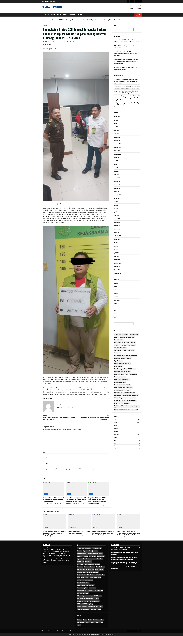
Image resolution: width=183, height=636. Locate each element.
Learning (116, 103)
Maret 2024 (116, 215)
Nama (45, 452)
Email (45, 458)
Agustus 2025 (117, 157)
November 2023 (117, 229)
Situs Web (45, 463)
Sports (53, 15)
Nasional (116, 293)
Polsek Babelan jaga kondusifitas (122, 379)
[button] (42, 14)
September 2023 (117, 236)
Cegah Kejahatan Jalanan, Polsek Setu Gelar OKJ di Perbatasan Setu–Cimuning (125, 68)
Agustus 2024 (117, 198)
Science (134, 398)
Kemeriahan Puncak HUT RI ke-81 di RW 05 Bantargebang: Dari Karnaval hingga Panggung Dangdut (53, 499)
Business (47, 15)
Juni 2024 (116, 205)
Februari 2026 (117, 137)
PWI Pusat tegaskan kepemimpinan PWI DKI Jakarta (126, 395)
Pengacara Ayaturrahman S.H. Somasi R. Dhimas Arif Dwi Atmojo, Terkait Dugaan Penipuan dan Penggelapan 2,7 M (127, 98)
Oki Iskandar (117, 79)
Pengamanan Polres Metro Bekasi (122, 371)
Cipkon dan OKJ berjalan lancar (127, 337)
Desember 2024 (117, 185)
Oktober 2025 (117, 151)
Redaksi (80, 15)
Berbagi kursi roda (134, 334)
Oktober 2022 (117, 270)
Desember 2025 (117, 144)
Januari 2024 (117, 222)
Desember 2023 (117, 225)
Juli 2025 (116, 161)
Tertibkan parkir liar (131, 400)
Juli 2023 (116, 242)
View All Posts (72, 408)
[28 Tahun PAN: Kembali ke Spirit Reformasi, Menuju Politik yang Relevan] (79, 521)
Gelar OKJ (133, 342)
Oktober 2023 (117, 232)
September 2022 (117, 273)
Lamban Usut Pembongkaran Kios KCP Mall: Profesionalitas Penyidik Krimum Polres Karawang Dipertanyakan (76, 499)
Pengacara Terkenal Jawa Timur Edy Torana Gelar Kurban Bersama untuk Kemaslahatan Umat (126, 105)
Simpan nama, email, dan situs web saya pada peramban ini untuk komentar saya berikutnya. (69, 469)
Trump (115, 96)
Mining (115, 91)
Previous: (59, 418)
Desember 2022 (117, 263)
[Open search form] (132, 14)
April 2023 (116, 253)
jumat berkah (131, 350)
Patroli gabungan (118, 366)
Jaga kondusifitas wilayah (120, 348)
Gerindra (116, 345)
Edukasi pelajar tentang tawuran (121, 342)
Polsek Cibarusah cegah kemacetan (122, 385)
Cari (115, 25)
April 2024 (116, 212)
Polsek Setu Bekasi (118, 390)
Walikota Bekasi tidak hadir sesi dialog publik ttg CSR (125, 406)
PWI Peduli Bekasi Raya (129, 393)
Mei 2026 (116, 127)
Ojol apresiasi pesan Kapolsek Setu (122, 363)
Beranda (45, 20)
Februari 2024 (117, 219)
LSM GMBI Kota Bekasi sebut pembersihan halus (125, 355)
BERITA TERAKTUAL (52, 7)
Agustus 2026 (117, 116)
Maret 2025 (116, 174)
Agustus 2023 (117, 239)
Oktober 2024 (117, 191)
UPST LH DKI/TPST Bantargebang (122, 403)
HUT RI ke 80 (123, 345)
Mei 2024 (116, 208)
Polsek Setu (129, 387)
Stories (59, 15)
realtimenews (46, 41)
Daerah (44, 25)
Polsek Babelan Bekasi (119, 377)
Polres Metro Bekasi (119, 374)
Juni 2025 (116, 164)
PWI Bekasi (127, 390)
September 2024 (117, 195)
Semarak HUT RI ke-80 (119, 400)
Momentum (117, 358)
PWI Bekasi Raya (118, 393)
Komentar (46, 432)
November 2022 (117, 266)
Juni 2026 (116, 123)
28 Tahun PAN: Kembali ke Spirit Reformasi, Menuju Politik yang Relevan (79, 532)
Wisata (115, 314)
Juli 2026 (116, 120)
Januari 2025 (117, 181)
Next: (95, 418)
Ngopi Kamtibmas (118, 361)
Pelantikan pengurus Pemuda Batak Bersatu (124, 369)
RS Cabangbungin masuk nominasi (122, 398)
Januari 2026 (117, 140)
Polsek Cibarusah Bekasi (120, 382)
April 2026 (116, 130)
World (115, 317)
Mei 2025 (116, 168)
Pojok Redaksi (117, 300)
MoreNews (103, 634)
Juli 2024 (116, 202)
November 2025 (117, 147)
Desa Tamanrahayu (118, 340)
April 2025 (116, 171)
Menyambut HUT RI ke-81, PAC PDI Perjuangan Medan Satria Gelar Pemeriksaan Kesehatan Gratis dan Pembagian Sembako (97, 500)
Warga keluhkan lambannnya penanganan (123, 410)
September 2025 (117, 154)
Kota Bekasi (117, 353)
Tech (115, 310)
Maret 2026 (116, 133)
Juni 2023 (116, 246)
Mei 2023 (116, 249)
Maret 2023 (116, 256)
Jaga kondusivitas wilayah (120, 350)
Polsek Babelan (133, 374)
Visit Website (60, 408)
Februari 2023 (117, 259)
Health (65, 15)
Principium (116, 86)
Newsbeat (116, 297)
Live (139, 15)
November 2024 (117, 188)
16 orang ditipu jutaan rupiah (121, 334)
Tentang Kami (72, 15)
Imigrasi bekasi (131, 345)
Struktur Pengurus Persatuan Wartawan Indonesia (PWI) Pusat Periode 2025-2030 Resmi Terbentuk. (126, 81)
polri (127, 374)
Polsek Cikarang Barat (119, 387)
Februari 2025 (117, 178)
